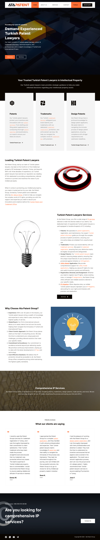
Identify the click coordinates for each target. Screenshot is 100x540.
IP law (37, 350)
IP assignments (77, 277)
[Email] (14, 537)
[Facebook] (6, 537)
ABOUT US (44, 5)
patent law (52, 450)
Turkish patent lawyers (26, 42)
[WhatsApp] (10, 537)
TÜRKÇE (75, 5)
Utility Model (65, 263)
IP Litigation (65, 284)
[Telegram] (18, 537)
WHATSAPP (87, 5)
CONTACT (66, 5)
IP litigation (91, 287)
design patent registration (78, 441)
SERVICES (55, 5)
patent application (83, 231)
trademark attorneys (12, 44)
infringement (85, 261)
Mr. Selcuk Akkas (16, 195)
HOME (35, 5)
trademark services (67, 247)
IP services (91, 219)
